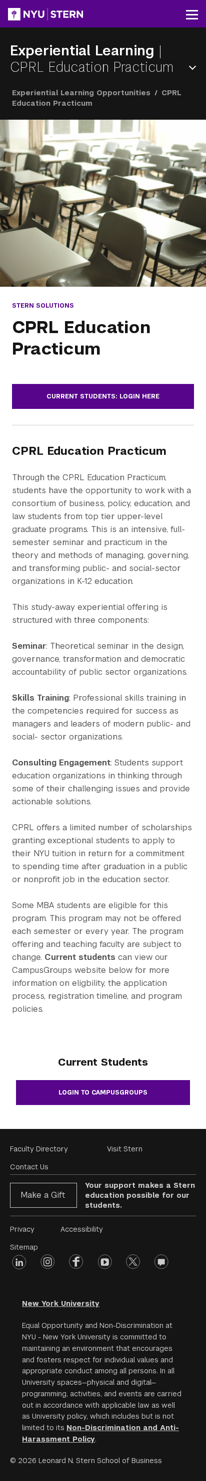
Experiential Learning (84, 50)
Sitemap (24, 1247)
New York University (61, 1303)
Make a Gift (42, 1195)
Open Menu (194, 67)
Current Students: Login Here (103, 396)
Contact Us (29, 1166)
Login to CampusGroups (103, 1093)
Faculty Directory (39, 1148)
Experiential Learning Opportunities (81, 92)
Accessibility (81, 1229)
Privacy (22, 1229)
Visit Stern (124, 1148)
